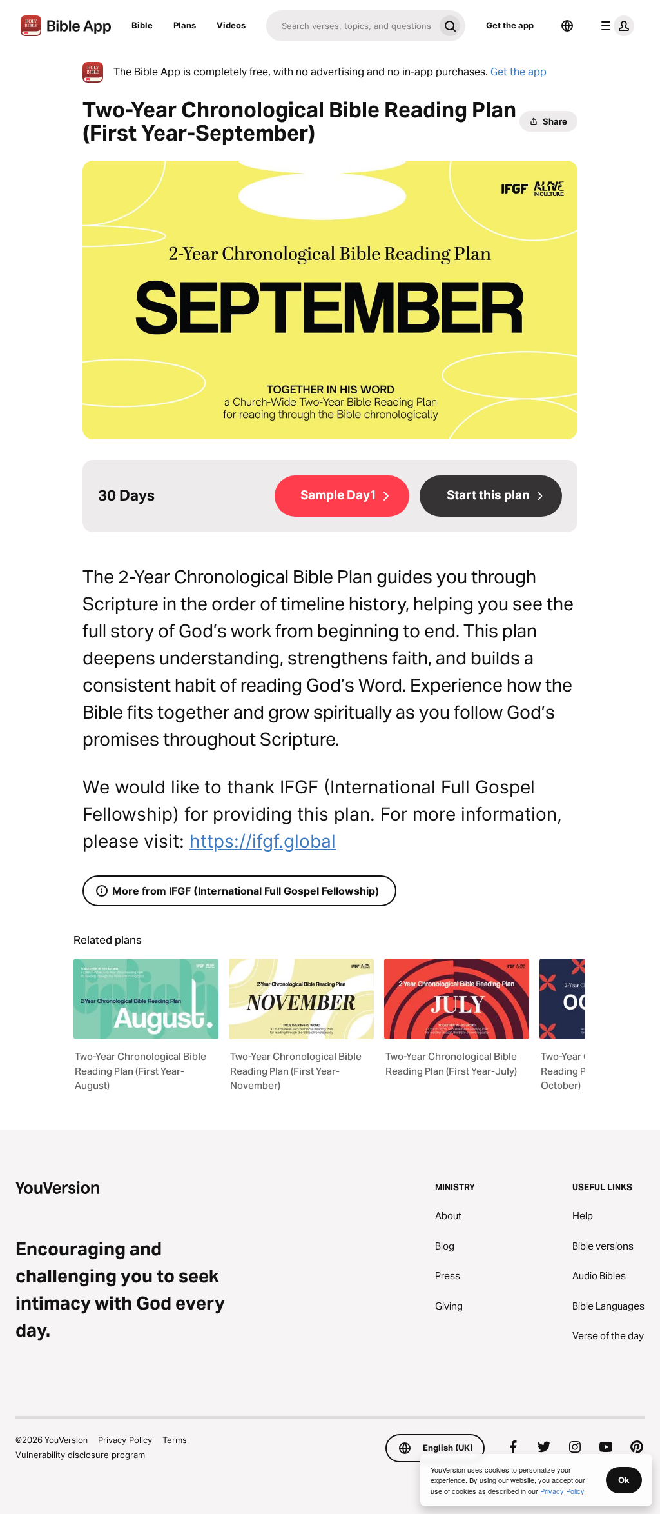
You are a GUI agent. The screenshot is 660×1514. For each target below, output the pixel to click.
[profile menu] (614, 26)
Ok (624, 1480)
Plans (184, 25)
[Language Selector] (567, 26)
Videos (231, 25)
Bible (142, 25)
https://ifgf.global (262, 841)
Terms (174, 1440)
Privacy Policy (125, 1440)
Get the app (510, 25)
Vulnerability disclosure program (80, 1454)
